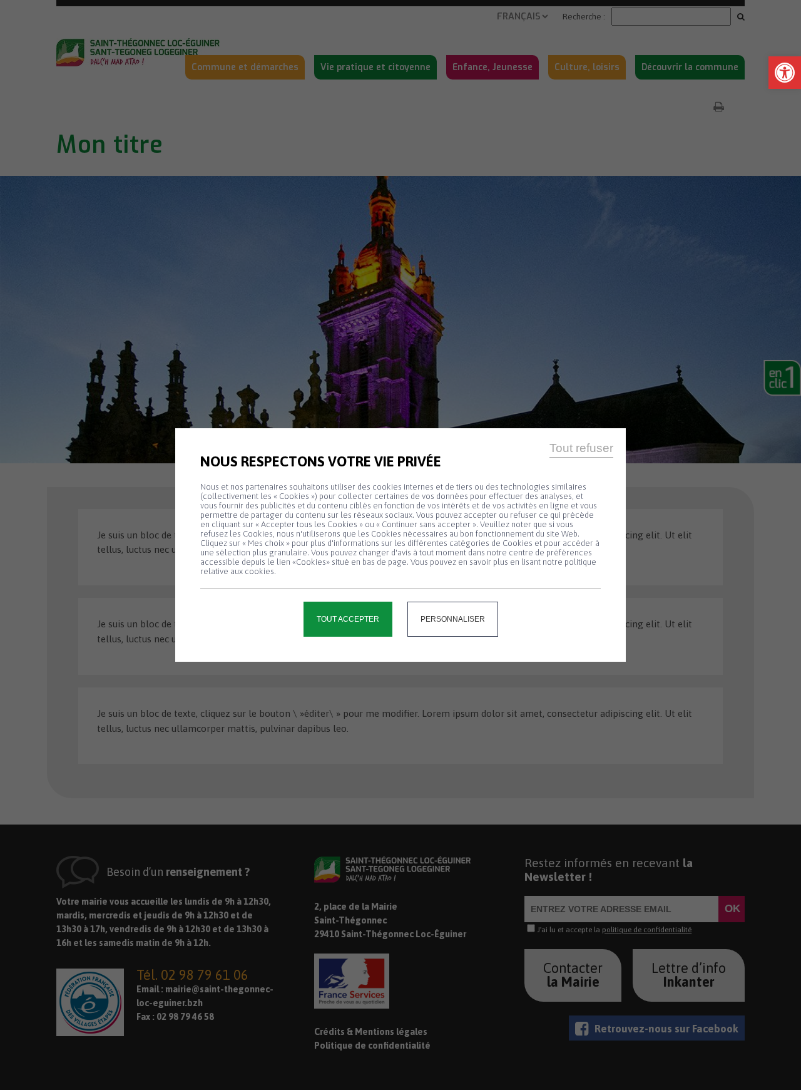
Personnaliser (453, 619)
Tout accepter (348, 619)
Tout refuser (581, 448)
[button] (784, 72)
